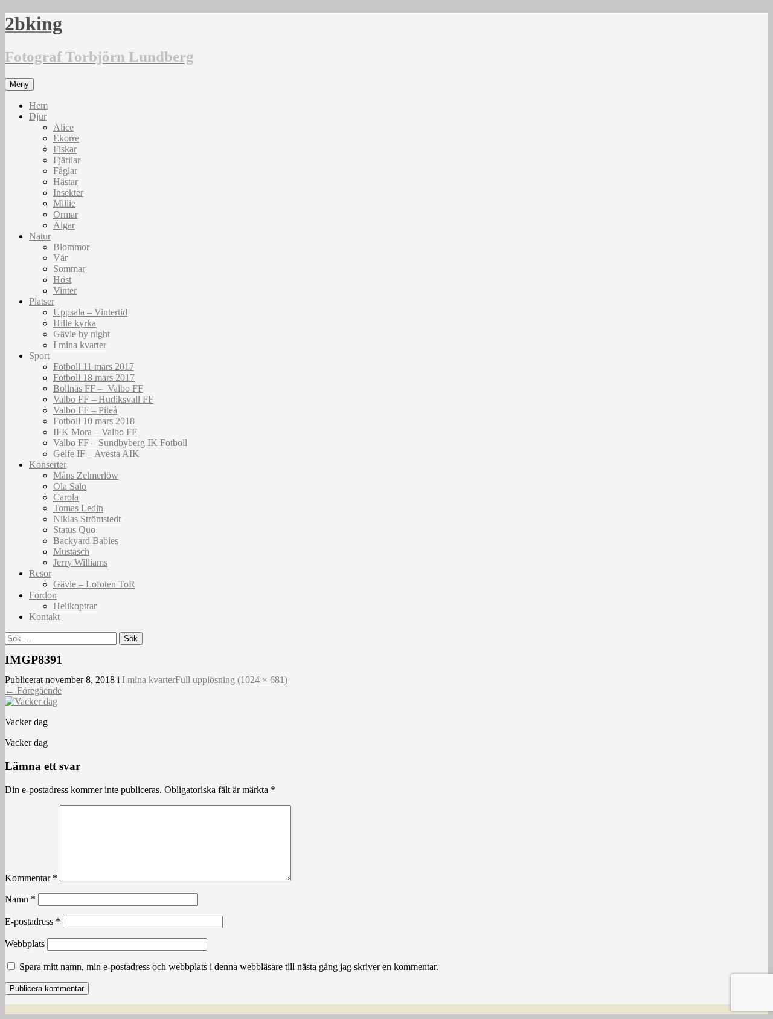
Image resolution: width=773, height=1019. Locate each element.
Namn (20, 899)
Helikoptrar (75, 606)
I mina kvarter (79, 345)
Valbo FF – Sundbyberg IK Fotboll (120, 443)
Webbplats (25, 944)
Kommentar (31, 878)
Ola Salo (69, 486)
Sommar (69, 269)
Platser (41, 301)
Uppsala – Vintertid (90, 312)
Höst (62, 279)
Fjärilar (66, 160)
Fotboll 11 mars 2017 (93, 366)
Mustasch (71, 551)
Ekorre (66, 138)
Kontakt (44, 617)
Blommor (71, 247)
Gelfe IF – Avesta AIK (96, 453)
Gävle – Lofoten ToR (94, 584)
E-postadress (32, 921)
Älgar (64, 225)
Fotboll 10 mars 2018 (94, 421)
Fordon (43, 595)
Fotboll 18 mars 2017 (94, 377)
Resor (40, 573)
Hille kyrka (74, 323)
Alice (63, 127)
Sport (39, 356)
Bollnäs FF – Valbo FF (98, 388)
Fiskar (65, 149)
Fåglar (65, 171)
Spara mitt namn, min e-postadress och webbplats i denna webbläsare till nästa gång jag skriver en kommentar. (228, 967)
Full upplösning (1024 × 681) (231, 679)
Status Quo (74, 530)
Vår (60, 258)
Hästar (65, 181)
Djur (38, 116)
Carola (66, 497)
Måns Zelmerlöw (85, 475)
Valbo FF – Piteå (85, 410)
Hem (38, 105)
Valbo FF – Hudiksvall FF (103, 399)
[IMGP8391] (31, 701)
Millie (64, 203)
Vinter (65, 290)
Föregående (33, 690)
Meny (19, 84)
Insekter (68, 192)
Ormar (65, 214)
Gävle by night (81, 334)
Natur (40, 236)
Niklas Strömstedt (87, 519)
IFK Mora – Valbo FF (95, 432)
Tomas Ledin (78, 508)
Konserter (47, 464)
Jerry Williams (80, 562)
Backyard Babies (85, 540)
